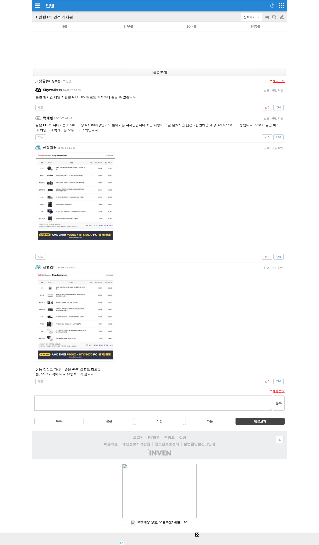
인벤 (50, 5)
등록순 (56, 81)
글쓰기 (282, 17)
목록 (59, 421)
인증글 (255, 26)
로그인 (138, 437)
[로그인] (272, 5)
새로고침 (279, 81)
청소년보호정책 (167, 444)
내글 (64, 26)
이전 (159, 421)
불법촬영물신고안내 (199, 444)
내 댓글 (128, 26)
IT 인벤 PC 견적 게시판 (53, 17)
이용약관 (111, 444)
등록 (279, 403)
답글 (40, 107)
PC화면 (154, 437)
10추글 (192, 26)
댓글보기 (260, 421)
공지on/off (267, 19)
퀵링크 (169, 437)
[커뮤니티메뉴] (37, 5)
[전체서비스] (281, 5)
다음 (210, 421)
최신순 (67, 81)
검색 (274, 19)
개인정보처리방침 (136, 444)
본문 (109, 421)
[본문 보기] (160, 72)
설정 (182, 437)
